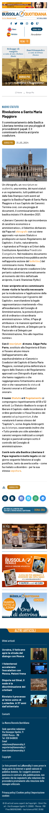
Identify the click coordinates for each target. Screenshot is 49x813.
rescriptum (15, 343)
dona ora (37, 29)
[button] (24, 41)
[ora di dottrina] (24, 605)
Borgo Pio (24, 76)
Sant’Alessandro (36, 50)
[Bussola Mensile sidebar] (24, 570)
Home (19, 92)
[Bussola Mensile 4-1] (24, 536)
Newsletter (36, 34)
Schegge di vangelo (13, 50)
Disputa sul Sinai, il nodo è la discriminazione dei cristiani (13, 685)
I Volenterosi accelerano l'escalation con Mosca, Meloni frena (14, 668)
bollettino (35, 261)
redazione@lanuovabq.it (13, 744)
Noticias (14, 34)
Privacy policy (8, 792)
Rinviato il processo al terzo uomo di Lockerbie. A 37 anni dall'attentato (14, 701)
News (14, 29)
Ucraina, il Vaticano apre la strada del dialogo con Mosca (13, 653)
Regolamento (33, 398)
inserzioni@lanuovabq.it (13, 750)
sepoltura (15, 470)
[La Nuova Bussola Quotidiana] (24, 14)
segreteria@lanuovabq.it (13, 747)
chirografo (22, 231)
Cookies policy (23, 792)
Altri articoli (25, 630)
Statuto (16, 398)
